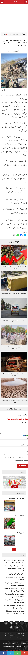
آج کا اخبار (14, 634)
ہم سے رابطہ (18, 638)
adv (24, 634)
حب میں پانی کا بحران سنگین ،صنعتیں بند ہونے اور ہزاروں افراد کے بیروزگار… (14, 401)
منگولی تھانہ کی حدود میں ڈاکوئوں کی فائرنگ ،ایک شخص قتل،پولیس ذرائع (14, 595)
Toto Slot (10, 650)
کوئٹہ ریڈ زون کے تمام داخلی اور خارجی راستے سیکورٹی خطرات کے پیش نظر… (14, 294)
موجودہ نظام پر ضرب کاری (19, 515)
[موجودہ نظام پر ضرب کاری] (9, 524)
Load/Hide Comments (14, 409)
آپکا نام (26, 438)
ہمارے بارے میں (10, 638)
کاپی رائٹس (6, 636)
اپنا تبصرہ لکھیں (24, 422)
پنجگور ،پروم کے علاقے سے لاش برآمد (16, 574)
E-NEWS (20, 634)
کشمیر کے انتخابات (20, 533)
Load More (14, 549)
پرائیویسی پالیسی (20, 636)
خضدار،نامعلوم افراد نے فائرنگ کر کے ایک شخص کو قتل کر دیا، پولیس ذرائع (14, 321)
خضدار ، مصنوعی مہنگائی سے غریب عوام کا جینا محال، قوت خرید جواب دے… (14, 267)
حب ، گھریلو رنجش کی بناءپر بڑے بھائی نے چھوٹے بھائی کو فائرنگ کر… (14, 374)
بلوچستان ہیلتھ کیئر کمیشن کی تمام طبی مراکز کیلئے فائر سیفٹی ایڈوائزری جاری (14, 584)
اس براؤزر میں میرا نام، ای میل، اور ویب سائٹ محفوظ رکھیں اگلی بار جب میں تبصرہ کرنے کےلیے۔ (15, 457)
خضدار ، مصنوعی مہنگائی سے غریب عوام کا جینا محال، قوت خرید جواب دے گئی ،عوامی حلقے (14, 568)
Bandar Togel (15, 650)
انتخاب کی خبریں (7, 634)
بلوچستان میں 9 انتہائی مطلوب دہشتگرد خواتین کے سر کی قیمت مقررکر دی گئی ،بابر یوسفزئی (14, 561)
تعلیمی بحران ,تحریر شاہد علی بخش (16, 498)
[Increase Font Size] (4, 90)
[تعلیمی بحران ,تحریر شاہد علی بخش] (9, 506)
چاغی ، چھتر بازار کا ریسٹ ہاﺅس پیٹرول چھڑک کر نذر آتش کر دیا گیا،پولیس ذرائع (14, 589)
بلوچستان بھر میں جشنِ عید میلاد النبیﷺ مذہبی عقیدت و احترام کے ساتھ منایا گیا (15, 612)
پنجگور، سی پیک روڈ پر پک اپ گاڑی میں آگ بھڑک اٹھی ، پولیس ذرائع (14, 601)
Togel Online (22, 650)
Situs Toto (5, 650)
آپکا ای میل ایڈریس (23, 445)
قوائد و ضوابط (12, 636)
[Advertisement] (14, 17)
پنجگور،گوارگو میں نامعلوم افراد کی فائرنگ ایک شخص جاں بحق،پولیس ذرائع (14, 606)
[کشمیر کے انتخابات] (9, 541)
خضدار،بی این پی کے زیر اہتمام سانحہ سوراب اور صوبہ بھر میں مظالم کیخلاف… (14, 348)
